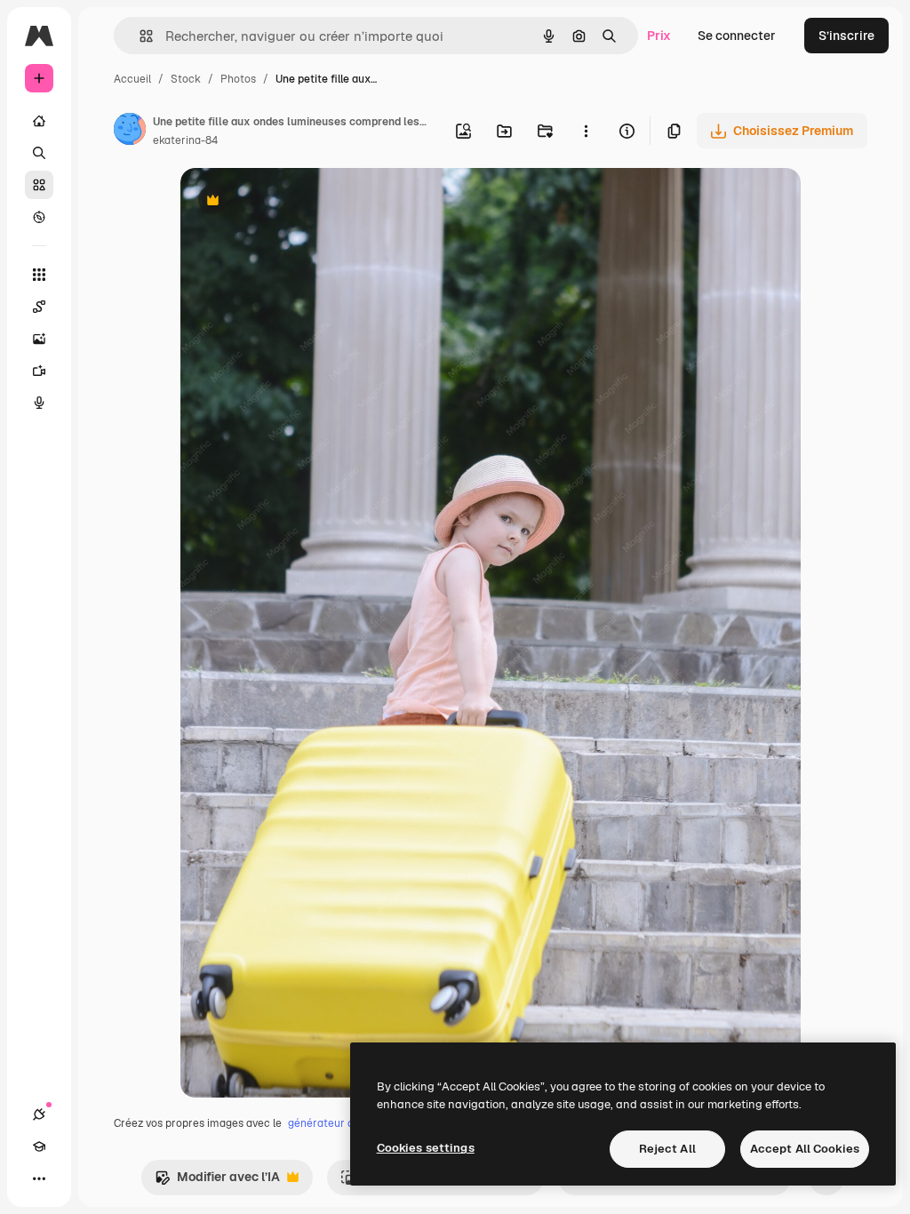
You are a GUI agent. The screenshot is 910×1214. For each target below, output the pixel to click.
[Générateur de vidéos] (39, 370)
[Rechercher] (39, 153)
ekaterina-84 (185, 140)
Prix (659, 36)
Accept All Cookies (804, 1148)
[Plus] (39, 1178)
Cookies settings (426, 1147)
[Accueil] (39, 121)
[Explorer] (39, 217)
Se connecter (737, 36)
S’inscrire (846, 36)
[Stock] (39, 185)
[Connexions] (39, 1114)
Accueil (132, 79)
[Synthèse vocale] (39, 402)
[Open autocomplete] (139, 36)
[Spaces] (39, 306)
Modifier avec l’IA (217, 1181)
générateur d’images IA (346, 1123)
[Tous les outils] (39, 274)
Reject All (667, 1148)
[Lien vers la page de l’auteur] (130, 131)
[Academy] (39, 1146)
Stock (186, 79)
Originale (297, 202)
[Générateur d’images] (39, 338)
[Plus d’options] (585, 130)
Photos (238, 79)
